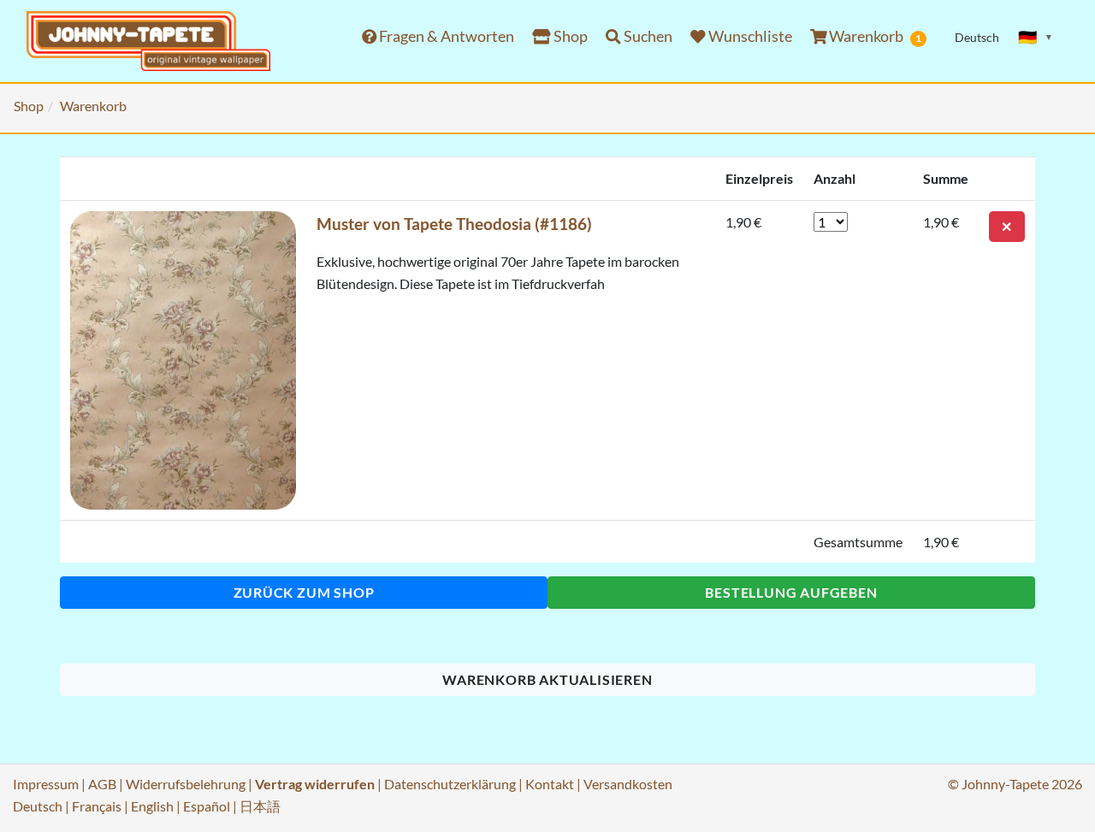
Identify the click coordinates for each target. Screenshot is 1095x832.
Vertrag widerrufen (315, 784)
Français (96, 806)
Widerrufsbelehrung (186, 784)
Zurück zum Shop (304, 592)
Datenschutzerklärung (450, 784)
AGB (102, 784)
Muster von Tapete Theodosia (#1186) (454, 223)
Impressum (46, 784)
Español (206, 806)
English (152, 806)
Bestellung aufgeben (791, 592)
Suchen (646, 36)
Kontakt (549, 784)
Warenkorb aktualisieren (547, 679)
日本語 (260, 806)
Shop (569, 36)
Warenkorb (873, 36)
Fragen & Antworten (445, 36)
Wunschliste (749, 36)
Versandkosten (627, 784)
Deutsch (37, 806)
